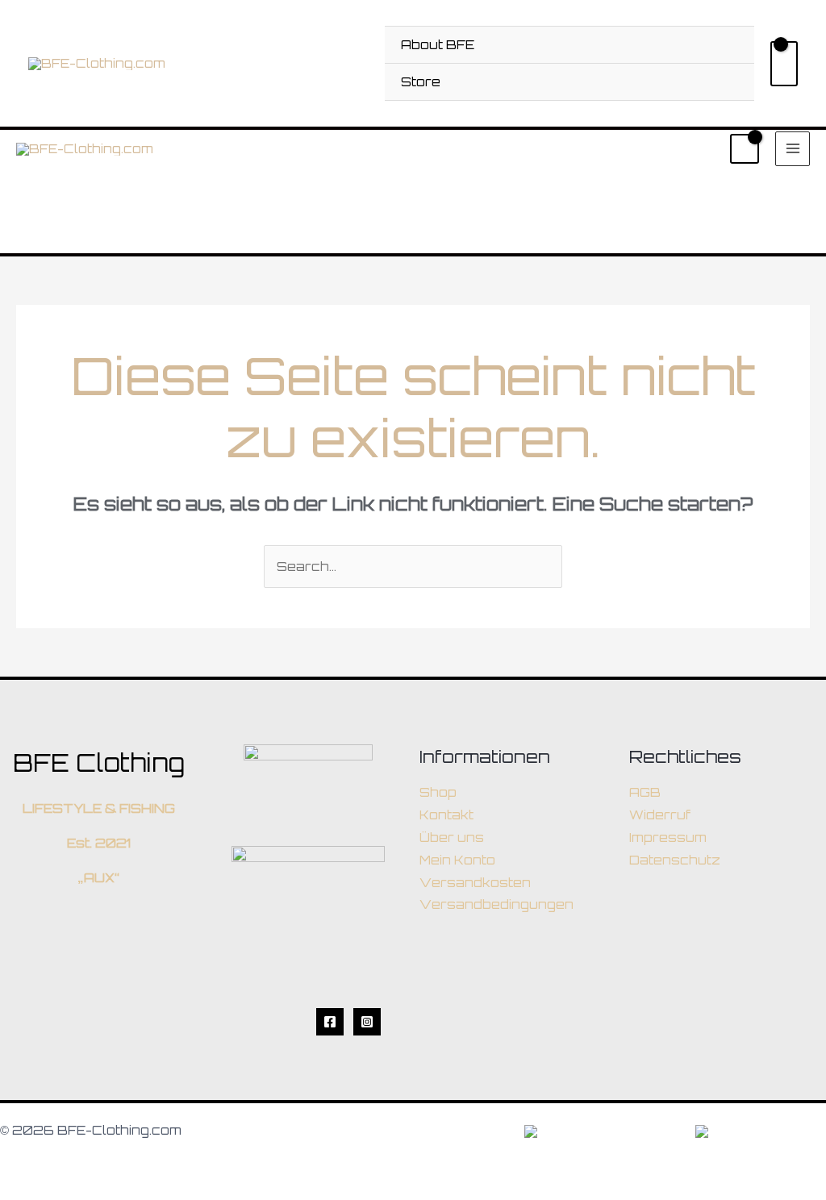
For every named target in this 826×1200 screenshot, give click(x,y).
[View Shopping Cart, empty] (784, 63)
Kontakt (446, 815)
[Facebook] (330, 1021)
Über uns (451, 837)
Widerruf (659, 815)
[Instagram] (367, 1021)
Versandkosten (475, 882)
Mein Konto (457, 860)
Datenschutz (674, 860)
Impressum (668, 837)
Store (420, 82)
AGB (645, 792)
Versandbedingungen (496, 904)
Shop (438, 792)
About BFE (437, 44)
